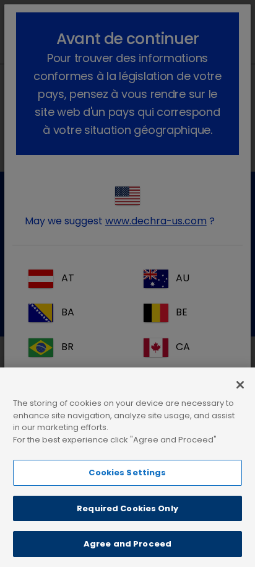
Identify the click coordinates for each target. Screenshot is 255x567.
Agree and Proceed (127, 544)
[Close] (240, 384)
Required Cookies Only (127, 508)
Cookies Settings (127, 472)
